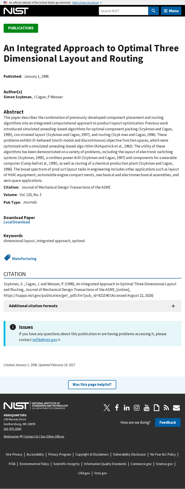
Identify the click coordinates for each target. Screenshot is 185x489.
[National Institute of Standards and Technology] (36, 405)
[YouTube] (147, 408)
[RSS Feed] (166, 408)
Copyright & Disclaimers (92, 454)
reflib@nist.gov (44, 339)
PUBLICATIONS (21, 28)
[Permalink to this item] (24, 91)
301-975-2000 (12, 429)
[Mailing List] (176, 408)
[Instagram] (137, 408)
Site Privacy (14, 454)
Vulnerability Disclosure (129, 454)
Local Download (17, 222)
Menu (174, 10)
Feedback (168, 422)
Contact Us (31, 436)
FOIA (12, 464)
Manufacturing (24, 258)
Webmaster (11, 436)
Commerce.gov (141, 464)
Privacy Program (59, 454)
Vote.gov (100, 473)
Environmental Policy (34, 464)
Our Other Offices (52, 436)
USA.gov (84, 473)
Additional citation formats (33, 305)
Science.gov (164, 464)
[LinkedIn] (127, 408)
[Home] (16, 11)
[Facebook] (117, 408)
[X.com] (107, 408)
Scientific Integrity (66, 464)
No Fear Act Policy (163, 454)
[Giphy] (157, 408)
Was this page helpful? (92, 384)
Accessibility (35, 454)
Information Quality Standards (105, 464)
